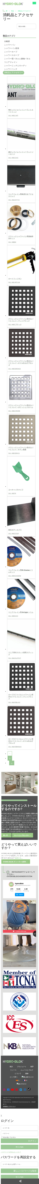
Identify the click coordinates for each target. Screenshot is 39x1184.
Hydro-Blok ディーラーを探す (15, 862)
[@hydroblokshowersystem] (11, 884)
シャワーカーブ (10, 52)
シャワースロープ (11, 55)
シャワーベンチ (10, 69)
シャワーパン (9, 45)
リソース (13, 1070)
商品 (12, 11)
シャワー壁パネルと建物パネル (17, 59)
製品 (11, 1067)
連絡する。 (19, 858)
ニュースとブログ (27, 1070)
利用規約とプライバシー (9, 1106)
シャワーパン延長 (11, 48)
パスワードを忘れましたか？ (11, 1152)
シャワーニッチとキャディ (15, 66)
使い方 (6, 835)
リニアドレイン (10, 62)
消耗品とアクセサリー (13, 73)
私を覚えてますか (9, 1137)
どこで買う (14, 1077)
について (18, 1074)
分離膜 (7, 41)
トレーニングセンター (22, 835)
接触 (26, 1074)
